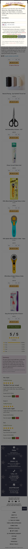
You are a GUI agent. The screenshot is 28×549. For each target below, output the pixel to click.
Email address (5, 18)
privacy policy (17, 34)
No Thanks (22, 36)
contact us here (12, 43)
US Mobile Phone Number (8, 22)
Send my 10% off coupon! (11, 36)
